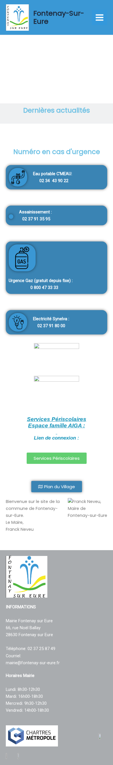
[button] (6, 66)
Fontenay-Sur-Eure (58, 17)
